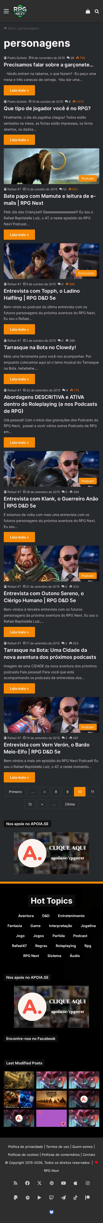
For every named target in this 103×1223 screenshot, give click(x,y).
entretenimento (71, 916)
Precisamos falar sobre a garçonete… (49, 65)
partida (58, 936)
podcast (80, 936)
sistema (54, 956)
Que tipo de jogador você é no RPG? (47, 108)
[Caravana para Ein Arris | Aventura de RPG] (51, 1099)
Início (11, 28)
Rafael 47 (14, 189)
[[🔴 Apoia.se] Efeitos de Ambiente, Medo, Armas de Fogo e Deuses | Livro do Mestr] (19, 1118)
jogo (20, 936)
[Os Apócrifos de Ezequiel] (19, 1080)
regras (41, 946)
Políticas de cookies (23, 1155)
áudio (75, 956)
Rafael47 (19, 946)
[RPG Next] (20, 10)
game (35, 926)
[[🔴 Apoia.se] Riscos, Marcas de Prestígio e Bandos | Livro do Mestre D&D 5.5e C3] (84, 1099)
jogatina (88, 926)
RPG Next (31, 956)
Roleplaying (66, 946)
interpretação (60, 926)
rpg (87, 946)
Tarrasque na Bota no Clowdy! (40, 347)
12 (30, 804)
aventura (26, 916)
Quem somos (82, 1147)
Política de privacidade (25, 1147)
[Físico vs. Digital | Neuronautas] (19, 1099)
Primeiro (15, 792)
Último (70, 804)
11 (92, 792)
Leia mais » (19, 90)
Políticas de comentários (61, 1155)
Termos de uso (57, 1147)
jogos (38, 936)
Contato (89, 1155)
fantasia (15, 926)
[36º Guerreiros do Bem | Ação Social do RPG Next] (51, 1118)
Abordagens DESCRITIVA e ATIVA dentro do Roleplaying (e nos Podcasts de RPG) (50, 404)
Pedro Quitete (17, 58)
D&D (46, 916)
